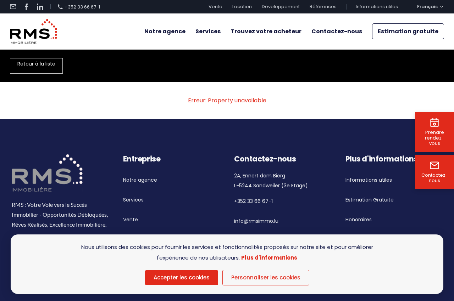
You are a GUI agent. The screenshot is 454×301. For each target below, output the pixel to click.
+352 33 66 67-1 (82, 7)
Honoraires (358, 219)
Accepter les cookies (182, 277)
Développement (281, 6)
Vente (215, 6)
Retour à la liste (36, 63)
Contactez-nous (336, 31)
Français (427, 7)
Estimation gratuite (408, 31)
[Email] (13, 7)
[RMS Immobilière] (33, 31)
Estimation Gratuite (369, 199)
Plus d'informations (269, 257)
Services (208, 31)
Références (323, 6)
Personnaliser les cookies (265, 277)
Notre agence (165, 31)
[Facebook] (26, 7)
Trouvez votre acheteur (266, 31)
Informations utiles (377, 6)
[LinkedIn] (40, 7)
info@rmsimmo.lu (256, 221)
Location (242, 6)
